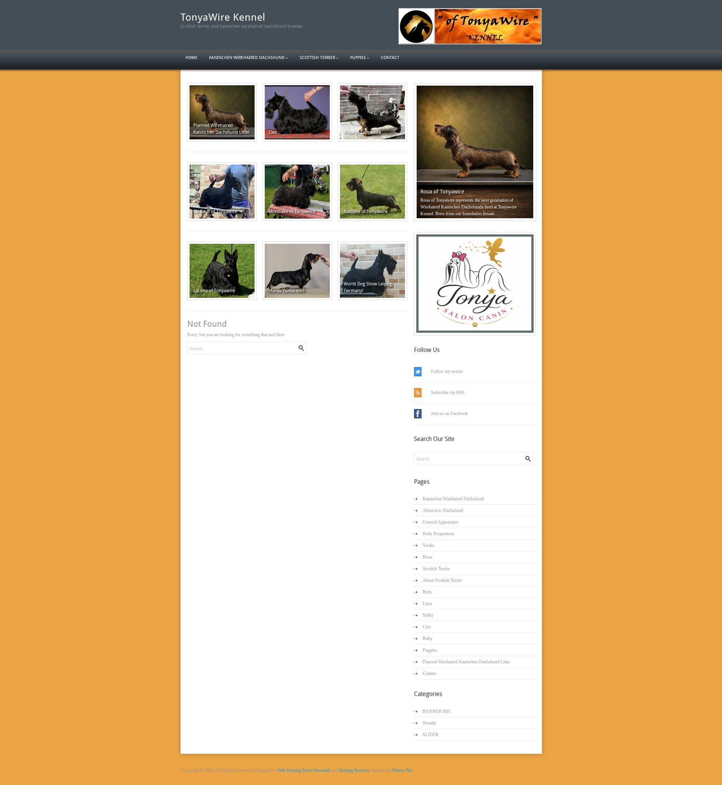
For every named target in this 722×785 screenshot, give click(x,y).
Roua (427, 557)
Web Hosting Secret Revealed (304, 770)
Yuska (428, 545)
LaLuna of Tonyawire (214, 290)
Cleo (272, 132)
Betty (427, 592)
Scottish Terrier (319, 57)
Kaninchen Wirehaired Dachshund (248, 57)
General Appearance (440, 522)
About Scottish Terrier (442, 580)
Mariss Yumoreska (286, 290)
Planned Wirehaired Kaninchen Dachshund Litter (466, 661)
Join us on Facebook (449, 413)
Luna (427, 603)
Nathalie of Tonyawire (365, 211)
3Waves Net (402, 770)
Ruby (427, 638)
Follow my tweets (447, 371)
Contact (390, 57)
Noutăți (429, 723)
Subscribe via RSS (447, 392)
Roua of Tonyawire (362, 132)
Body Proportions (439, 533)
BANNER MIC (437, 711)
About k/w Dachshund (443, 510)
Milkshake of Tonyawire (291, 211)
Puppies (359, 57)
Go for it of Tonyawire (215, 211)
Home (191, 57)
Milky (428, 615)
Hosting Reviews (354, 770)
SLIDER (430, 734)
